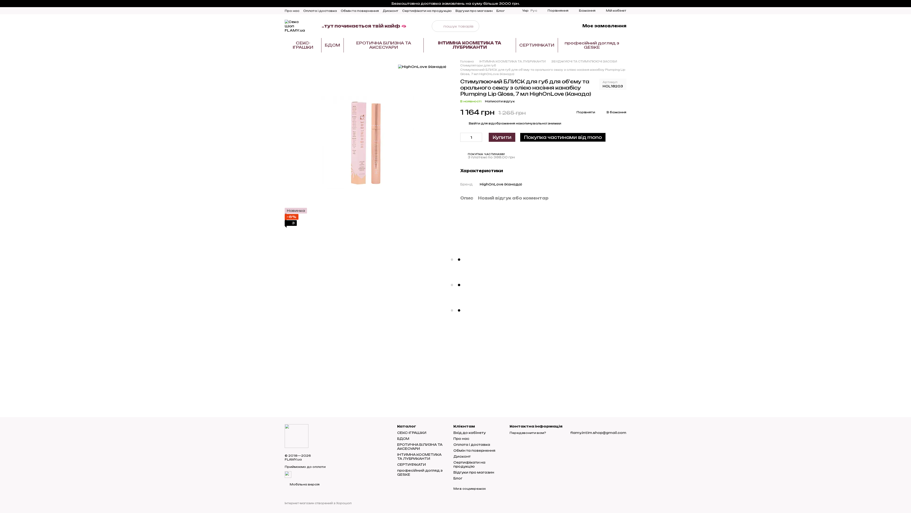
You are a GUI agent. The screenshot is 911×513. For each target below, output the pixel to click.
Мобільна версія (304, 484)
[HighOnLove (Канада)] (422, 66)
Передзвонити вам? (528, 433)
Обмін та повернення (360, 11)
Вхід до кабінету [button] (469, 433)
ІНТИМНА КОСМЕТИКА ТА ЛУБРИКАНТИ (469, 45)
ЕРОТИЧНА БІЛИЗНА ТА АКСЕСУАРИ (383, 45)
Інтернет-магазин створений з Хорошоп (318, 503)
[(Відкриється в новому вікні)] (288, 474)
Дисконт (390, 11)
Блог (500, 11)
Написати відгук (500, 101)
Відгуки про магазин (474, 11)
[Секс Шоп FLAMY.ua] (296, 436)
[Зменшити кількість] (463, 137)
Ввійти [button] (474, 123)
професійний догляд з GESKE (592, 45)
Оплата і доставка (320, 11)
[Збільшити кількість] (478, 137)
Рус (533, 10)
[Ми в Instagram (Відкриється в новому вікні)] (550, 26)
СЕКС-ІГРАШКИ (303, 45)
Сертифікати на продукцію (427, 11)
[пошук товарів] (437, 26)
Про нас (292, 11)
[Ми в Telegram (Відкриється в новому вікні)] (556, 26)
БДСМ (332, 45)
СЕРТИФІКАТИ (536, 45)
